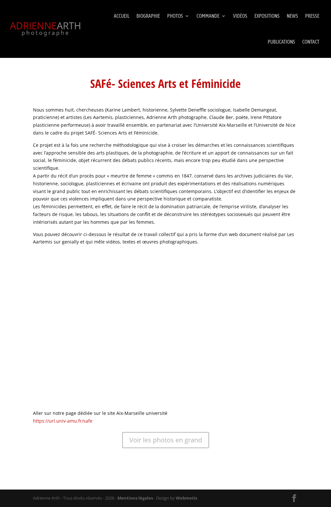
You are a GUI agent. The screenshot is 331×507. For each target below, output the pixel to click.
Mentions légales (135, 498)
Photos (175, 16)
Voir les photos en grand (165, 440)
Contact (310, 42)
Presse (312, 16)
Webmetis (186, 498)
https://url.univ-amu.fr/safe (62, 421)
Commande (208, 16)
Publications (281, 42)
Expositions (267, 16)
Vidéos (240, 16)
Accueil (121, 16)
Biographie (148, 16)
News (292, 16)
